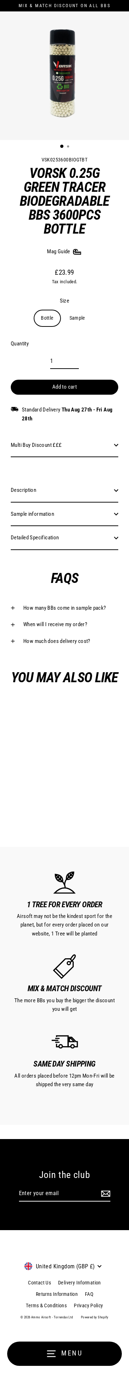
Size (65, 301)
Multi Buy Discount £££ (36, 445)
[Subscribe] (104, 1194)
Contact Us (39, 1282)
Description (23, 490)
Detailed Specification (35, 537)
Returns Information (57, 1294)
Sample (77, 318)
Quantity (20, 343)
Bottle (47, 318)
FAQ (89, 1294)
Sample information (32, 514)
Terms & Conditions (46, 1305)
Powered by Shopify (95, 1317)
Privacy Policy (88, 1305)
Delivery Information (79, 1282)
